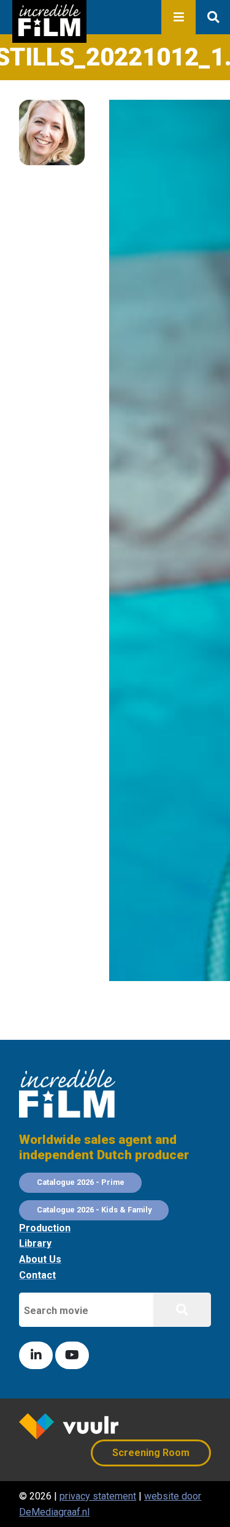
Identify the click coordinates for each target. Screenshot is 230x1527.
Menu (178, 17)
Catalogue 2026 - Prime (81, 1182)
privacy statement (97, 1496)
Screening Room (151, 1452)
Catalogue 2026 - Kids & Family (94, 1209)
